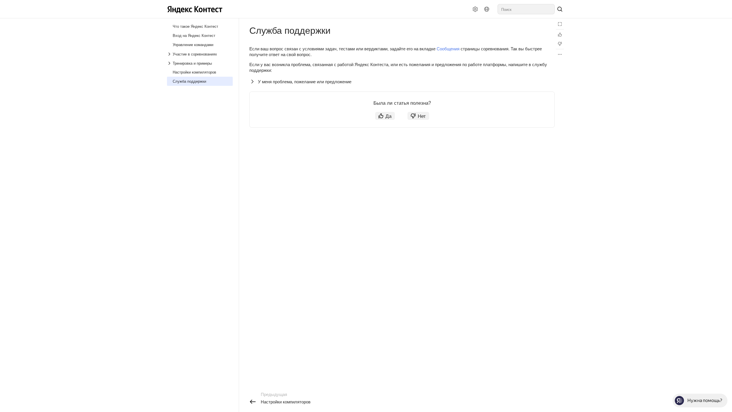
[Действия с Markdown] (560, 54)
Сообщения (448, 48)
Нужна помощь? (704, 400)
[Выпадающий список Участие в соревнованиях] (170, 54)
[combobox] (526, 9)
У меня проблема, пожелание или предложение (304, 81)
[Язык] (487, 9)
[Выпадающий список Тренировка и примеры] (170, 63)
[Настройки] (475, 9)
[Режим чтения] (560, 24)
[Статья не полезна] (560, 44)
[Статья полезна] (560, 35)
